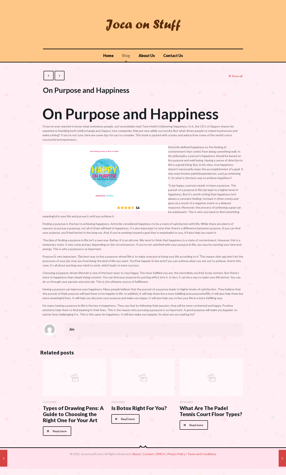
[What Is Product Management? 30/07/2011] (282, 458)
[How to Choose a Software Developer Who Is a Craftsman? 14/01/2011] (3, 458)
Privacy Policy (176, 454)
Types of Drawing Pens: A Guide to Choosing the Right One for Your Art (73, 414)
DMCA (160, 454)
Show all (237, 76)
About (136, 454)
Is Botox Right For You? (139, 408)
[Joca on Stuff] (143, 24)
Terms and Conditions (201, 454)
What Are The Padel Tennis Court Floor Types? (211, 411)
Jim (71, 329)
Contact (148, 454)
